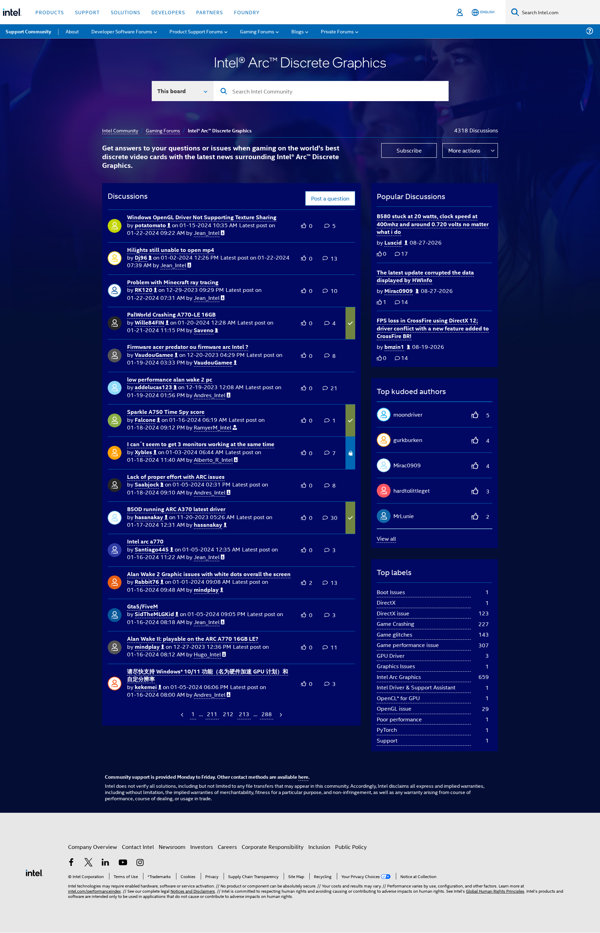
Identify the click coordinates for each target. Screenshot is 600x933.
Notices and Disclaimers (192, 890)
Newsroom (172, 847)
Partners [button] (209, 12)
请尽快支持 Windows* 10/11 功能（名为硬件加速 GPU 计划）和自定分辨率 (207, 675)
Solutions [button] (125, 12)
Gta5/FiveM (142, 606)
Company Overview (92, 847)
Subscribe (409, 150)
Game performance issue (408, 645)
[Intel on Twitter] (88, 863)
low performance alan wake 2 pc (169, 379)
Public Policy (351, 847)
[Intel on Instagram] (140, 863)
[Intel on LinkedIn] (105, 863)
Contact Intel (138, 847)
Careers (227, 847)
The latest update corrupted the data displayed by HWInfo (425, 276)
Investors (201, 847)
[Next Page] (280, 714)
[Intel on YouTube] (123, 863)
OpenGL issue (394, 708)
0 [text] (384, 253)
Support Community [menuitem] (28, 31)
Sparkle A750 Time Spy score (166, 412)
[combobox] (331, 91)
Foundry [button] (247, 12)
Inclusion (319, 847)
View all (386, 538)
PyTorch (387, 730)
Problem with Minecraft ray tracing (172, 282)
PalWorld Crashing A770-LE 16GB (171, 314)
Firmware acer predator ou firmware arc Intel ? (187, 347)
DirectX (386, 602)
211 (212, 714)
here (303, 776)
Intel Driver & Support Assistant (416, 687)
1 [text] (384, 302)
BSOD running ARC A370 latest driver (176, 509)
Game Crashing (395, 624)
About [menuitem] (72, 31)
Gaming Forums (163, 130)
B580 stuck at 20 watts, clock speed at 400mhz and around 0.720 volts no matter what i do (433, 224)
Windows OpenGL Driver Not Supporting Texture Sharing (201, 217)
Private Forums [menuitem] (337, 31)
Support (387, 740)
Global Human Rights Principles (495, 890)
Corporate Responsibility (272, 847)
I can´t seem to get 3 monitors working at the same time (200, 444)
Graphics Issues (396, 666)
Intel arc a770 (145, 541)
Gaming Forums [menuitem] (257, 31)
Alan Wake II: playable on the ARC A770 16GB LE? (192, 639)
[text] (379, 253)
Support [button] (87, 12)
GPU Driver (391, 656)
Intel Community (120, 130)
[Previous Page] (183, 714)
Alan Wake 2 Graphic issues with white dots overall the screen (209, 574)
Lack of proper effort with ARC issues (176, 477)
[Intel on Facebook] (71, 863)
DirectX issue (393, 613)
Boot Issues (391, 592)
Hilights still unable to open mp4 (170, 250)
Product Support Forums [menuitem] (196, 31)
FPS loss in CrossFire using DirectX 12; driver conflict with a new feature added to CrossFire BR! (433, 328)
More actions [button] (464, 150)
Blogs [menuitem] (297, 31)
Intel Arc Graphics (399, 677)
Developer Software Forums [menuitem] (121, 31)
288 (266, 714)
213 (244, 714)
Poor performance (399, 719)
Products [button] (49, 12)
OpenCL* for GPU (398, 698)
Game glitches (394, 634)
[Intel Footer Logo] (34, 872)
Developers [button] (168, 12)
